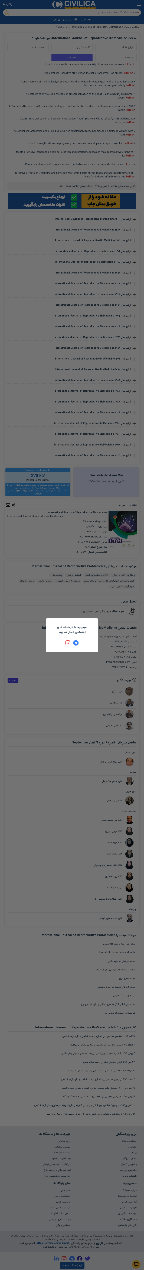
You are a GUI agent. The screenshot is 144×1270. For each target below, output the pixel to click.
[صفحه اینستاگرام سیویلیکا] (68, 643)
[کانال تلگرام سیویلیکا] (76, 643)
